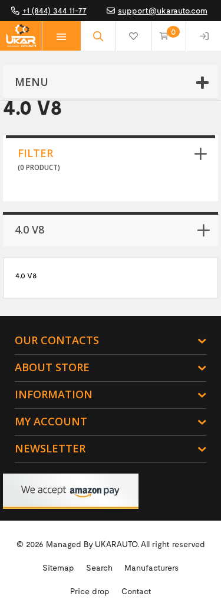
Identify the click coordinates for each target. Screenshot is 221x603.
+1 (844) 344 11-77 (54, 10)
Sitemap (58, 567)
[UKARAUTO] (21, 36)
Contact (136, 591)
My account (51, 421)
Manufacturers (151, 567)
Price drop (90, 591)
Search (99, 567)
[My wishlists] (133, 36)
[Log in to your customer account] (203, 36)
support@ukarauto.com (162, 10)
